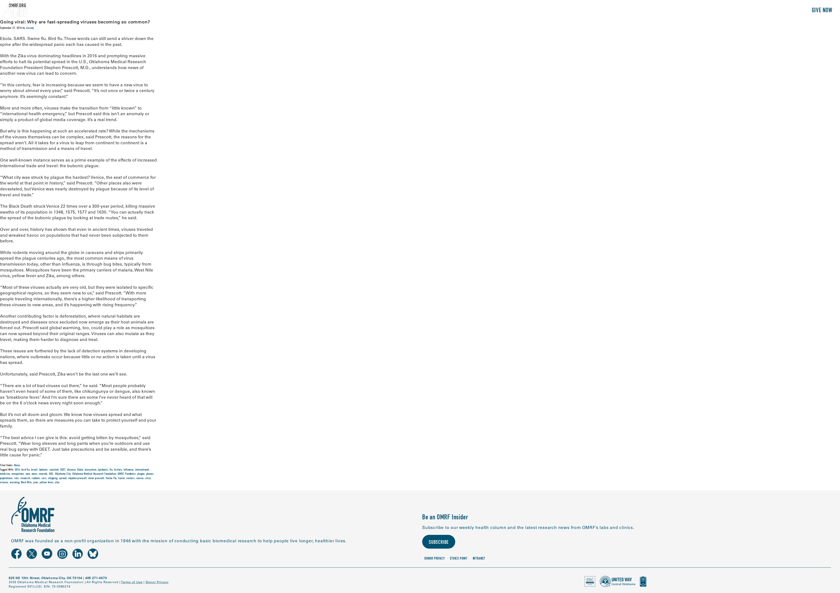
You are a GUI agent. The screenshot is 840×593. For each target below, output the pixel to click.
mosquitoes (18, 474)
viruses (4, 482)
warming (14, 482)
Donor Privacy (434, 559)
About (712, 11)
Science (734, 11)
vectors (130, 478)
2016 (17, 469)
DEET (62, 469)
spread (62, 478)
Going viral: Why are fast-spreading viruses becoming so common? (75, 21)
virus (148, 478)
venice (140, 478)
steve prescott (96, 478)
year (35, 482)
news (34, 474)
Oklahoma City (63, 474)
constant (54, 469)
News (17, 465)
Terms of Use (132, 582)
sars (44, 478)
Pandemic (130, 474)
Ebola (80, 469)
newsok (43, 474)
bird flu (25, 469)
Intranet (479, 559)
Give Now (822, 11)
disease (71, 469)
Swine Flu (111, 478)
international (142, 469)
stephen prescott (77, 478)
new (28, 474)
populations (6, 478)
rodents (36, 478)
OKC (51, 474)
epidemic (103, 469)
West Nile (26, 482)
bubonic (43, 469)
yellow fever (46, 482)
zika (57, 482)
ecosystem (90, 469)
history (118, 469)
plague (141, 474)
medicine (5, 474)
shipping (52, 478)
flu (111, 469)
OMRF (120, 474)
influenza (128, 469)
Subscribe (439, 542)
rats (16, 478)
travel (121, 478)
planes (150, 474)
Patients (757, 11)
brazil (34, 469)
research (25, 478)
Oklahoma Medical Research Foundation (94, 474)
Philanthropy (788, 11)
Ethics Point (458, 559)
